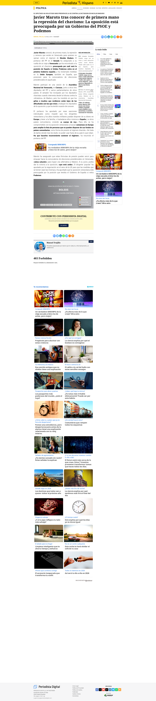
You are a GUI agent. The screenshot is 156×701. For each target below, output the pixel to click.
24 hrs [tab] (98, 54)
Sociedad (92, 8)
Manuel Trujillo (39, 36)
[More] (121, 37)
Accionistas (75, 696)
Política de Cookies (77, 690)
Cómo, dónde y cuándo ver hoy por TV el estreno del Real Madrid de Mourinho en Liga (107, 116)
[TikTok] (112, 2)
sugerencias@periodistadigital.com (43, 698)
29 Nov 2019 (48, 36)
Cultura (98, 8)
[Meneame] (117, 37)
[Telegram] (114, 37)
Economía (86, 8)
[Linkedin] (108, 37)
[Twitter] (105, 37)
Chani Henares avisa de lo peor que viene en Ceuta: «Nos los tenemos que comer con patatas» (107, 134)
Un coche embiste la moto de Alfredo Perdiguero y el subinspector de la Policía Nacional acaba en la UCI (106, 62)
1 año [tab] (116, 54)
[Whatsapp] (111, 37)
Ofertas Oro (84, 199)
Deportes (105, 8)
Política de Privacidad (78, 688)
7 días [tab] (104, 54)
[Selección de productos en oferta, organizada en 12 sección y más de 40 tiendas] (63, 182)
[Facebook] (103, 2)
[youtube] (103, 689)
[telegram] (113, 689)
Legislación (112, 8)
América (74, 8)
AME (121, 2)
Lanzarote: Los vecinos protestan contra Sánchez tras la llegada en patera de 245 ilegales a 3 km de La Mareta (107, 143)
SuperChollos (84, 197)
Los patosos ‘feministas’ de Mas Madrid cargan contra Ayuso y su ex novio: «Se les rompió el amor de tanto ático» (107, 71)
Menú (36, 2)
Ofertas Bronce (85, 204)
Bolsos (43, 205)
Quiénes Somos (76, 694)
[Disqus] (64, 608)
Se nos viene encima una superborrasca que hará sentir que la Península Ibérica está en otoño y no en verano (107, 107)
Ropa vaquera (67, 205)
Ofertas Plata (84, 202)
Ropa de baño (58, 205)
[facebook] (97, 689)
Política (41, 8)
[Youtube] (109, 2)
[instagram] (110, 689)
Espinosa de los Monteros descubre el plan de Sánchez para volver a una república (106, 80)
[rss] (119, 689)
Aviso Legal (75, 686)
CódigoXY (119, 8)
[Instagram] (114, 2)
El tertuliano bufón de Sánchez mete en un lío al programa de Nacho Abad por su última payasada (106, 98)
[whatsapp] (118, 2)
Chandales (50, 205)
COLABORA (63, 225)
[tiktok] (106, 689)
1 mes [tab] (110, 54)
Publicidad (75, 692)
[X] (105, 2)
